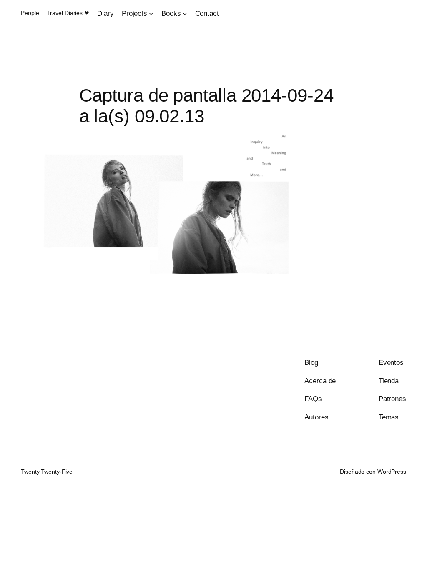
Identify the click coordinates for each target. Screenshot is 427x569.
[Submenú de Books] (185, 13)
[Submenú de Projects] (151, 13)
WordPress (391, 471)
